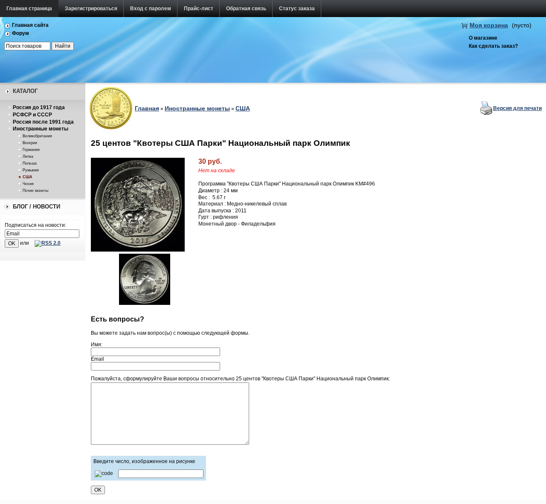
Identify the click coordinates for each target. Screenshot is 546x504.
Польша (30, 163)
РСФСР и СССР (32, 115)
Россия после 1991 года (43, 122)
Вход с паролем (150, 9)
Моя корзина (489, 25)
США (27, 177)
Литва (28, 156)
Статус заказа (297, 9)
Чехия (28, 184)
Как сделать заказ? (493, 46)
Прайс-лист (198, 9)
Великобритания (37, 136)
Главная (147, 108)
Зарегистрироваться (91, 9)
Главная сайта (30, 25)
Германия (31, 150)
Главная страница (29, 9)
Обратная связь (246, 9)
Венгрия (30, 143)
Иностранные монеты (40, 129)
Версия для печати (517, 108)
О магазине (483, 38)
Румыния (31, 170)
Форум (20, 33)
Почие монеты (35, 190)
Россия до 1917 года (39, 107)
